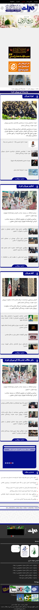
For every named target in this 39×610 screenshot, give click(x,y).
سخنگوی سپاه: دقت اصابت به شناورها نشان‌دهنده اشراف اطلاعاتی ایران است (19, 495)
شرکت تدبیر (14, 605)
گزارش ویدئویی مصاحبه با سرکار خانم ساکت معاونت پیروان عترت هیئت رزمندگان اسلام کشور (14, 414)
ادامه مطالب (19, 179)
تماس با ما (29, 2)
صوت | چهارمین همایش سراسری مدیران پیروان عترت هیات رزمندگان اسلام (15, 152)
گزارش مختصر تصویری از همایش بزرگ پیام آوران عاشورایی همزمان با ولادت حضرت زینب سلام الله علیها (14, 318)
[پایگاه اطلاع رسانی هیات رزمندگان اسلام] (20, 8)
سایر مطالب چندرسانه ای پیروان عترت (19, 360)
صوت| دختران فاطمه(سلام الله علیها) (20, 161)
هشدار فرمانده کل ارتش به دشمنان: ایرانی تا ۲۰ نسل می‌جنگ (21, 488)
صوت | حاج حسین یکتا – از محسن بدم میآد (15, 142)
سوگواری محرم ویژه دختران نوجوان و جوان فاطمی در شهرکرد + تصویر (14, 230)
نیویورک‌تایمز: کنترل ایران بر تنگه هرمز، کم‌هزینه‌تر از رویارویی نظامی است (19, 484)
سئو (19, 605)
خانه (37, 89)
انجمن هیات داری (33, 561)
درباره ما (36, 2)
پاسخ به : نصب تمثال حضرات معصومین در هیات (25, 565)
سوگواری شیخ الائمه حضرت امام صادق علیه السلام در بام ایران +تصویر (14, 249)
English (12, 2)
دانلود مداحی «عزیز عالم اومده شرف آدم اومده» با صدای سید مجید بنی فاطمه (19, 478)
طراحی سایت (24, 605)
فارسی (23, 2)
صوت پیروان (29, 96)
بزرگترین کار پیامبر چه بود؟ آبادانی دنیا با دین (25, 499)
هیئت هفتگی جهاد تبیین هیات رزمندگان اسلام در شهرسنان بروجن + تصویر (14, 432)
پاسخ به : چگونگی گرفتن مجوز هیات (28, 575)
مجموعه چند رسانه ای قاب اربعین (19, 466)
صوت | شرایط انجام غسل (20, 170)
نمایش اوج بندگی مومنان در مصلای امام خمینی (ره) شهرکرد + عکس (14, 239)
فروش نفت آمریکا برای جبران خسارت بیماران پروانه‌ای (23, 491)
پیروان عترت (30, 89)
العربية (18, 2)
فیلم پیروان (29, 273)
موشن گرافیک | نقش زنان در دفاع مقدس (16, 335)
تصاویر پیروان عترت (26, 186)
